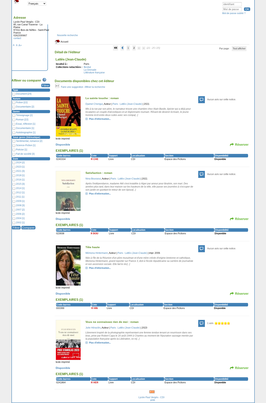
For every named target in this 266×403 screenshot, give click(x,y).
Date (15, 158)
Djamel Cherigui (94, 104)
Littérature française (94, 72)
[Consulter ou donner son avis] (222, 323)
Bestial (87, 67)
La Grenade (90, 69)
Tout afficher (239, 48)
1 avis (210, 323)
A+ (20, 45)
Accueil (64, 41)
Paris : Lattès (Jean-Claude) (127, 104)
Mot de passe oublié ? (234, 13)
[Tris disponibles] (57, 87)
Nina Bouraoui (93, 178)
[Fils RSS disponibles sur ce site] (152, 391)
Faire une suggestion (72, 87)
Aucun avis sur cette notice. (221, 99)
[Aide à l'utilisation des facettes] (44, 80)
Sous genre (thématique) (26, 137)
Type (15, 90)
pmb (152, 400)
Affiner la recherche (95, 87)
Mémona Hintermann (96, 253)
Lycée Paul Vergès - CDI (151, 397)
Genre (16, 111)
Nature (16, 98)
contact (17, 38)
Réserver (241, 144)
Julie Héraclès (93, 327)
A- (14, 45)
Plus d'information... (100, 119)
